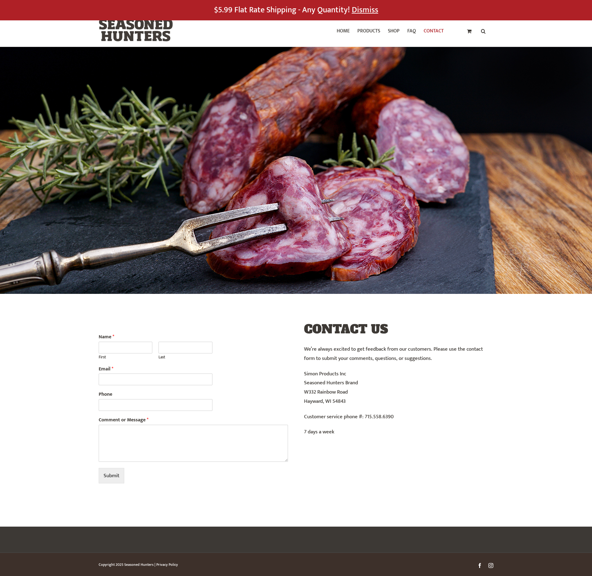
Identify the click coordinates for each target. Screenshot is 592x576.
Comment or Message (124, 420)
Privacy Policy (167, 564)
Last (161, 357)
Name (106, 337)
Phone (105, 394)
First (102, 357)
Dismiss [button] (365, 10)
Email (106, 369)
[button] (483, 30)
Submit (111, 475)
